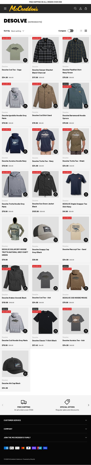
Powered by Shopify (29, 459)
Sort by (7, 31)
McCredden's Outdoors (15, 459)
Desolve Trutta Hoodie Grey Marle (13, 205)
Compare (62, 31)
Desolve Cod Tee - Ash (41, 297)
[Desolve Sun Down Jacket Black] (45, 184)
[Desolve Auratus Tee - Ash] (76, 321)
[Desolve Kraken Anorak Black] (15, 278)
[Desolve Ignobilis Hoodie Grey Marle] (15, 96)
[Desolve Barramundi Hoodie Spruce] (76, 96)
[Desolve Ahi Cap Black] (15, 364)
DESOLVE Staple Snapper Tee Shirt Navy (75, 205)
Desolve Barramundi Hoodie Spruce (74, 116)
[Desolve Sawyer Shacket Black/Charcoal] (45, 50)
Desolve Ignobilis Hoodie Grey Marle (14, 116)
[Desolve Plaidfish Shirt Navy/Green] (76, 50)
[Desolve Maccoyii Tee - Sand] (76, 230)
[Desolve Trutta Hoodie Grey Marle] (15, 184)
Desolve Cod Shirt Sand (42, 115)
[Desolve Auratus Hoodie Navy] (15, 141)
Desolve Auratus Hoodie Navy (14, 161)
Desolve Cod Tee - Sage (11, 70)
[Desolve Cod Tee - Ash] (45, 278)
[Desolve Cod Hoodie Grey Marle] (15, 321)
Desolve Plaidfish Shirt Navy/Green (72, 71)
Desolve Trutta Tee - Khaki (73, 161)
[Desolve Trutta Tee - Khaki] (76, 141)
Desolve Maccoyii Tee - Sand (74, 249)
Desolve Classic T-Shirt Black (44, 340)
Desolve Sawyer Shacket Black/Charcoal (42, 71)
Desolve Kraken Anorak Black (14, 298)
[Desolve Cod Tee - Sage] (15, 50)
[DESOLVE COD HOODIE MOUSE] (76, 278)
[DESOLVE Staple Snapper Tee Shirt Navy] (76, 184)
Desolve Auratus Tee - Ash (74, 340)
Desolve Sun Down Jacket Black (43, 205)
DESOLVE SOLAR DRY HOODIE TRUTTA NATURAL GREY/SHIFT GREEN (15, 252)
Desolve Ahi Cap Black (11, 383)
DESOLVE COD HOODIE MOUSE (75, 298)
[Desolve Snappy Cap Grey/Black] (45, 230)
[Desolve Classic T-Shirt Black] (45, 321)
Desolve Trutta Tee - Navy (42, 161)
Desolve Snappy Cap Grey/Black (40, 250)
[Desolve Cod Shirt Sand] (45, 96)
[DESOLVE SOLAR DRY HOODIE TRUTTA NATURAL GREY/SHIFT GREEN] (15, 230)
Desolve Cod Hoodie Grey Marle (15, 340)
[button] (85, 8)
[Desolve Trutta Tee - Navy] (45, 141)
